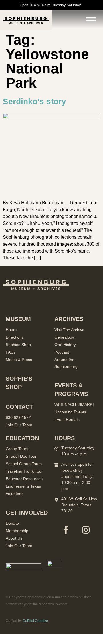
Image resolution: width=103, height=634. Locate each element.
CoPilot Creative (35, 621)
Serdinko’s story (34, 101)
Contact (19, 407)
